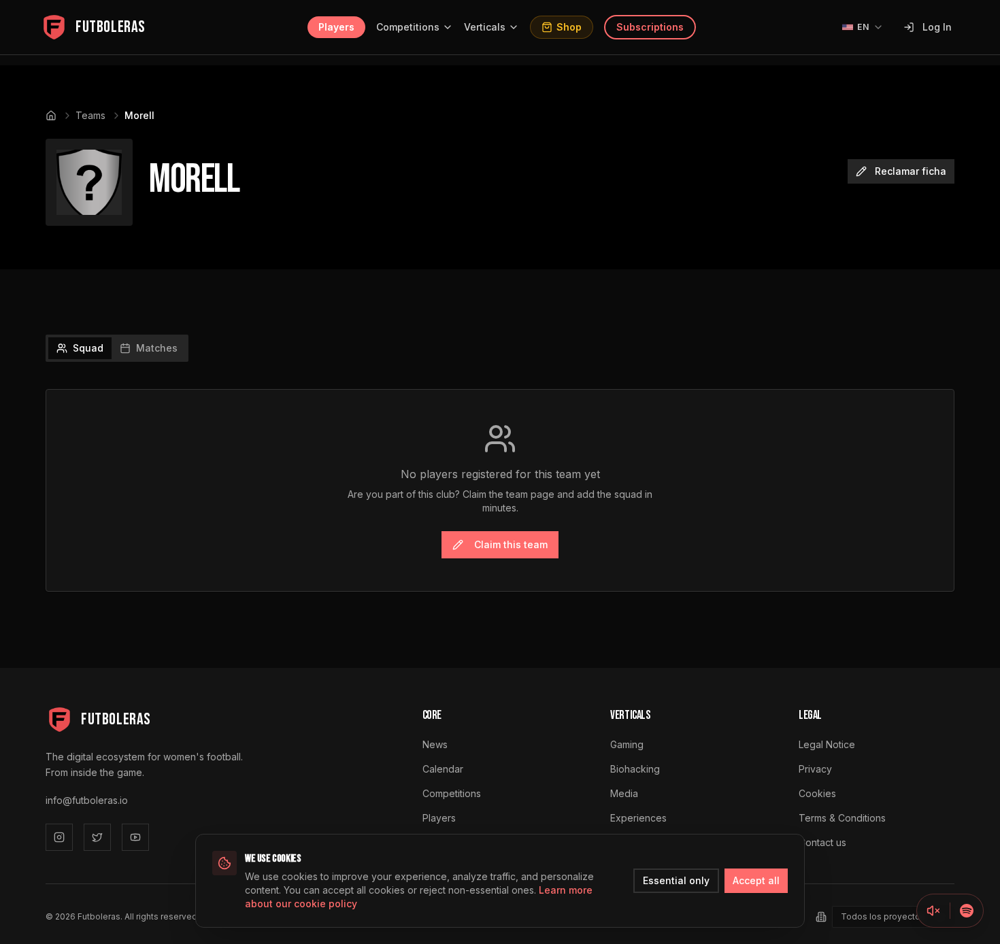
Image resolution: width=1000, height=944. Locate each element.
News (435, 744)
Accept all (756, 880)
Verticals (484, 27)
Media (624, 793)
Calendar (442, 769)
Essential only (676, 880)
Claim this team (511, 544)
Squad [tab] (88, 348)
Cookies (817, 793)
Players (336, 27)
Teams (90, 115)
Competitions (407, 27)
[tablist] (117, 348)
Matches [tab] (157, 348)
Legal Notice (827, 744)
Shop (569, 27)
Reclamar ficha (910, 171)
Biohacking (635, 769)
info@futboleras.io (87, 800)
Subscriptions (650, 27)
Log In (937, 27)
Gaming (627, 744)
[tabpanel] (500, 490)
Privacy (815, 769)
